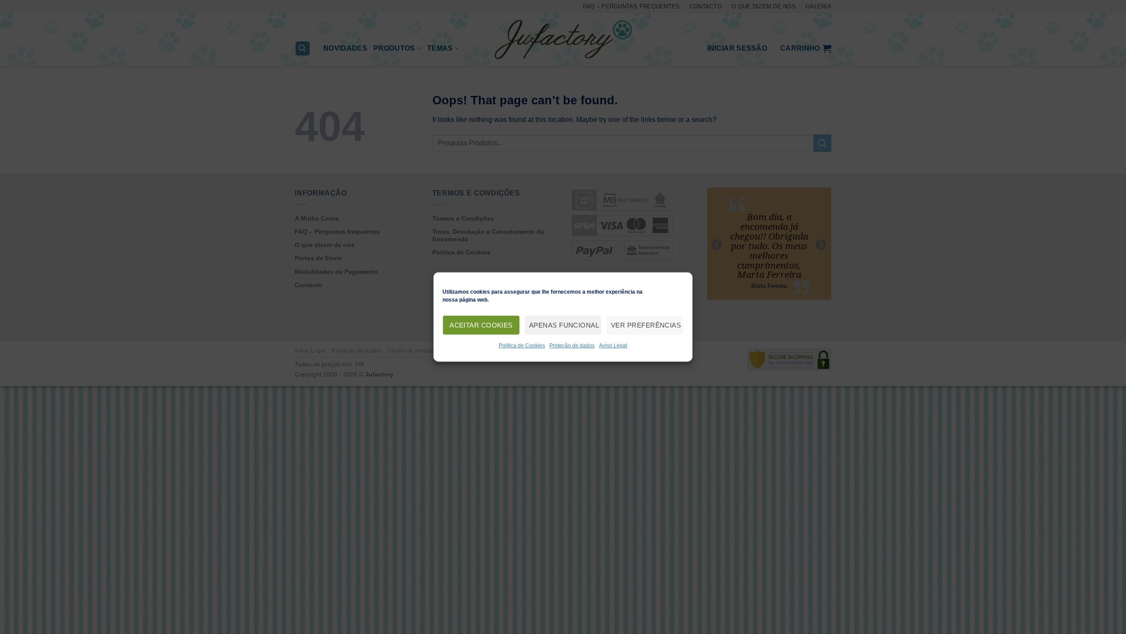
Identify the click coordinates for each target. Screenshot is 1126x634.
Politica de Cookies (522, 346)
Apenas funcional (564, 324)
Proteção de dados (572, 346)
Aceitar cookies (481, 324)
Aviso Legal (613, 346)
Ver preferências (646, 324)
